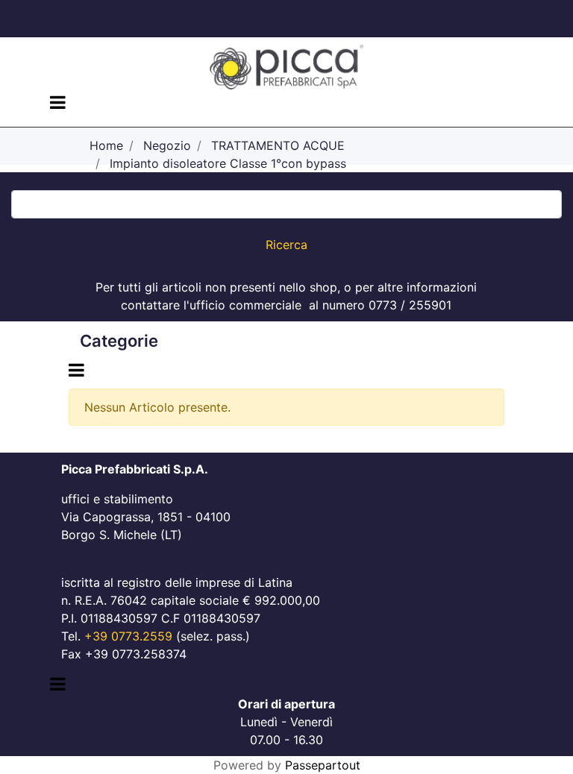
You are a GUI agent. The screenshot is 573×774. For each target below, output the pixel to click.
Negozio (167, 145)
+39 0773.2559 (128, 636)
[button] (286, 244)
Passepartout (322, 765)
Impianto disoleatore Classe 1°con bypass (228, 163)
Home (106, 145)
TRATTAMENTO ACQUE (278, 145)
